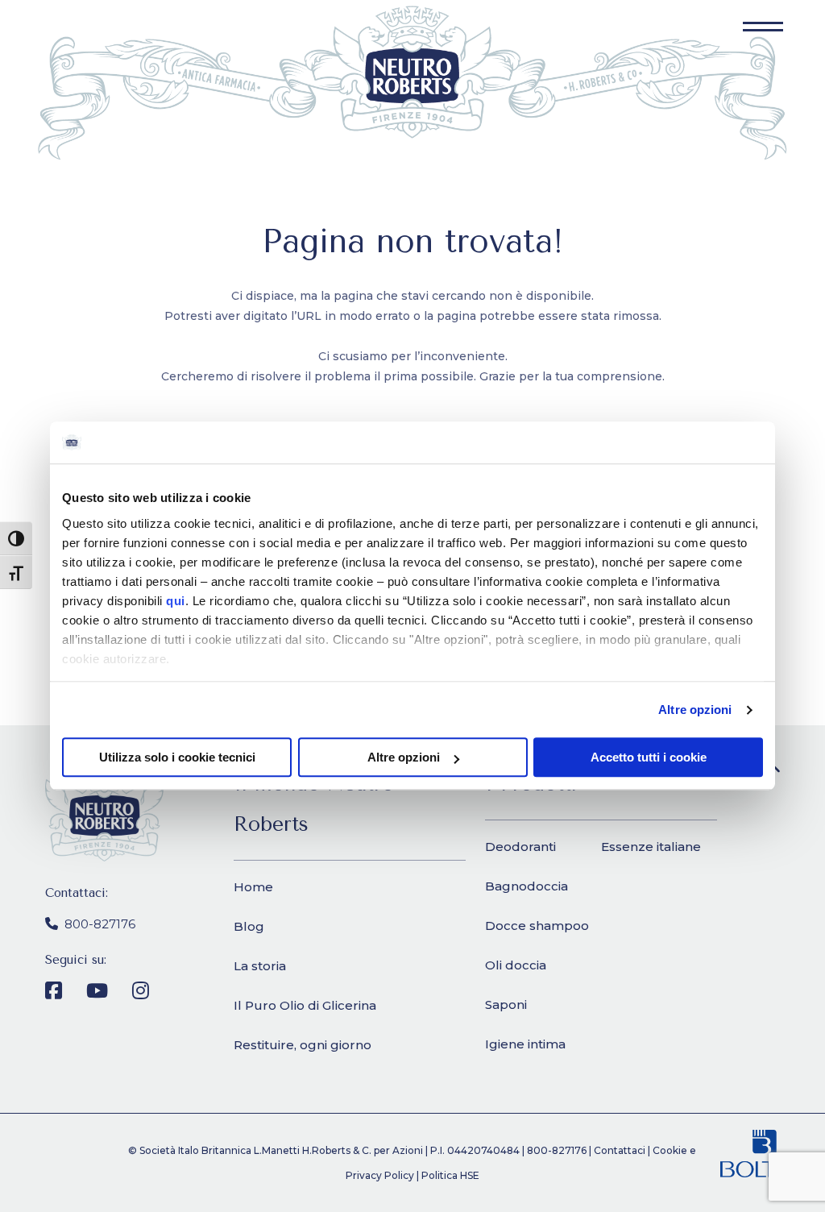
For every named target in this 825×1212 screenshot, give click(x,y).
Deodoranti (520, 846)
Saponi (506, 1004)
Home (253, 886)
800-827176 (99, 924)
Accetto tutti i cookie (649, 758)
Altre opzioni (695, 709)
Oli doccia (515, 965)
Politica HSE (450, 1175)
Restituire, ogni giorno (302, 1044)
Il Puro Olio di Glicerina (305, 1005)
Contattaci (619, 1150)
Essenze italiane (651, 846)
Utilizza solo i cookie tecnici (177, 758)
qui (175, 601)
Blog (249, 926)
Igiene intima (525, 1044)
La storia (260, 965)
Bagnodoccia (526, 886)
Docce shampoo (537, 925)
